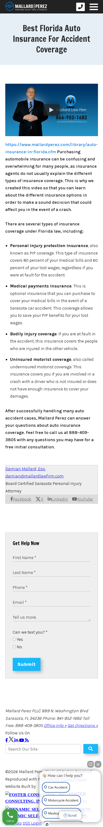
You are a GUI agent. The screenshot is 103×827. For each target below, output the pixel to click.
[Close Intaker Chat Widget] (98, 764)
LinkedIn (60, 499)
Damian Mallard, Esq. (26, 468)
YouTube (85, 499)
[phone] (80, 7)
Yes (19, 639)
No (19, 646)
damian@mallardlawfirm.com (35, 476)
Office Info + (55, 725)
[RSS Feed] (27, 740)
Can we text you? (30, 632)
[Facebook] (7, 740)
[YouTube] (22, 740)
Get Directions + (83, 725)
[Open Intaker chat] (47, 824)
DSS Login (32, 823)
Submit (26, 664)
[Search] (90, 749)
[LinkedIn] (16, 740)
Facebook (22, 499)
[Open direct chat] (90, 764)
